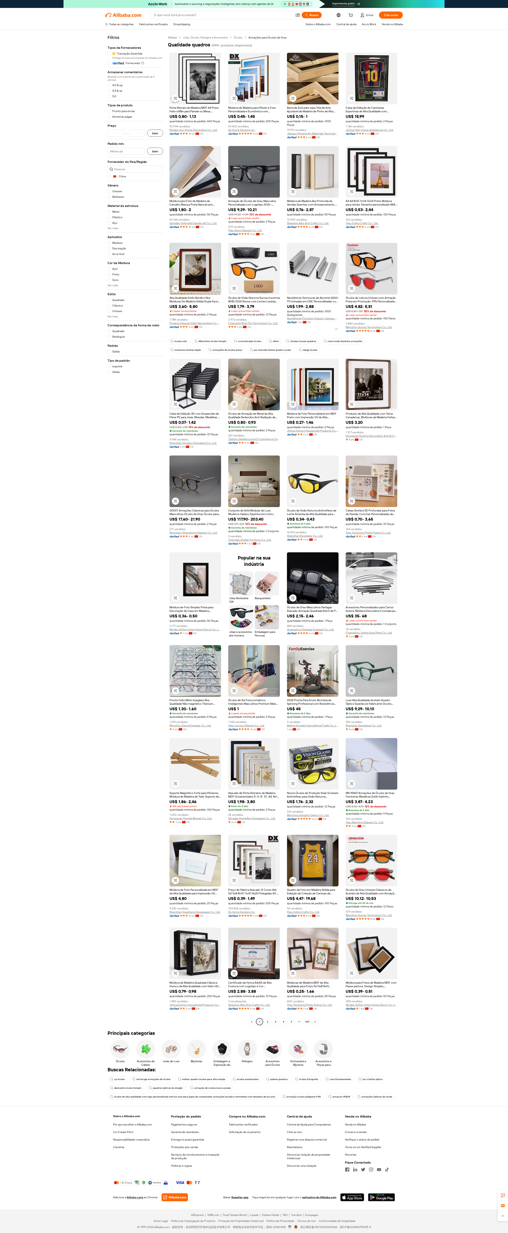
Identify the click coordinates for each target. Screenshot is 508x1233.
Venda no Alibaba (355, 1124)
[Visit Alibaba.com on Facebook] (347, 1169)
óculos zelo (180, 341)
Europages (311, 1215)
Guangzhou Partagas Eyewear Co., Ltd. (310, 629)
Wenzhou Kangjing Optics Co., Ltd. (308, 815)
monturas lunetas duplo (187, 350)
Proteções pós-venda (184, 1147)
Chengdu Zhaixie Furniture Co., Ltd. (249, 539)
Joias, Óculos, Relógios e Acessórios (205, 37)
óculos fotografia (308, 1079)
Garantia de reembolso (185, 1132)
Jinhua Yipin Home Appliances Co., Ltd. (370, 130)
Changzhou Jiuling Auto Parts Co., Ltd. (369, 632)
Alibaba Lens (135, 1197)
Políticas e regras (181, 1165)
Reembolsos (294, 1147)
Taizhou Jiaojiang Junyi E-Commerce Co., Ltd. (254, 439)
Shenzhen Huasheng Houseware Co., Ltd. (194, 912)
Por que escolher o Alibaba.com (132, 1124)
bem (155, 133)
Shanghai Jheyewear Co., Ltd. (305, 535)
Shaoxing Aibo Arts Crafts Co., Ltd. (308, 223)
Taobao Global (270, 1215)
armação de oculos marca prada (212, 1088)
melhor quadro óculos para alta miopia (203, 1079)
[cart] (351, 15)
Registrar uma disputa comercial (307, 1139)
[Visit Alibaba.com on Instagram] (371, 1169)
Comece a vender (356, 1132)
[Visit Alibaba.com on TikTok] (387, 1169)
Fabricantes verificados (243, 1124)
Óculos (238, 37)
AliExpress (197, 1215)
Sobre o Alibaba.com (126, 1116)
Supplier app (239, 1197)
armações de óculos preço (227, 350)
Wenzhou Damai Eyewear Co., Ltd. (190, 725)
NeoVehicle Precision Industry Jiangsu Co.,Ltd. (313, 318)
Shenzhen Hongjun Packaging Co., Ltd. (193, 443)
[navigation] (135, 530)
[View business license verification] (290, 1227)
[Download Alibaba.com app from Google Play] (381, 1197)
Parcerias (350, 1154)
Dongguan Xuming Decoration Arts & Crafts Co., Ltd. (371, 435)
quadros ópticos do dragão (168, 1088)
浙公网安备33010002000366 (318, 1227)
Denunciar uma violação (302, 1165)
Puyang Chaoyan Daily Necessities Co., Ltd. (195, 323)
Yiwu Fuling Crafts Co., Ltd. (362, 223)
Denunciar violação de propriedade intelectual (308, 1156)
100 (307, 1021)
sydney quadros (279, 1079)
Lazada (254, 1215)
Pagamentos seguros (184, 1124)
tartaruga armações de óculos (153, 1079)
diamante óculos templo (127, 1088)
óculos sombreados (248, 1079)
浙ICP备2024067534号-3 (355, 1227)
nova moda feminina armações (345, 341)
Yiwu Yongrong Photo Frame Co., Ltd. (368, 532)
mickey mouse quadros (303, 341)
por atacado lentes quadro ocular (272, 350)
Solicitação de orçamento (245, 1132)
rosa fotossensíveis (340, 1079)
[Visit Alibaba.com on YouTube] (379, 1169)
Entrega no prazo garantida (187, 1139)
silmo (276, 341)
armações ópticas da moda (377, 1096)
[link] (503, 1195)
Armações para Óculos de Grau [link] (267, 37)
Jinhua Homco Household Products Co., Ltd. (313, 430)
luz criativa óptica (373, 1079)
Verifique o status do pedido (362, 1139)
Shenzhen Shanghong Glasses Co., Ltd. (193, 532)
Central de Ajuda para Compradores (309, 1124)
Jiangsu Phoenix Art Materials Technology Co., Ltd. (313, 133)
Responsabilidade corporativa (131, 1139)
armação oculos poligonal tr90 (304, 1096)
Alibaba (172, 37)
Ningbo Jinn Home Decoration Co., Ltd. (193, 130)
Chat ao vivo (294, 1132)
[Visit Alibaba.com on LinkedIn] (355, 1169)
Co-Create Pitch (123, 1132)
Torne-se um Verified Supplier (363, 1147)
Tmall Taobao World (234, 1215)
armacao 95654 (341, 1096)
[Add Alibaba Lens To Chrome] (175, 1197)
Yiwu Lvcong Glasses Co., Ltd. (246, 725)
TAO (285, 1215)
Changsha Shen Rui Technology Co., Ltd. (253, 323)
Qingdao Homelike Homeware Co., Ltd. (251, 818)
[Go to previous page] (251, 1021)
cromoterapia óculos (249, 341)
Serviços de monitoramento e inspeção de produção (195, 1156)
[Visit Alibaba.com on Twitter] (363, 1169)
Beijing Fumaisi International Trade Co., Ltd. (313, 725)
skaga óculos (310, 350)
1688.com (213, 1215)
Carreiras (118, 1147)
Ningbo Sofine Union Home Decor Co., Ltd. (195, 629)
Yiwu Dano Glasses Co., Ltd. (245, 230)
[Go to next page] (315, 1021)
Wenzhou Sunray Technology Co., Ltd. (369, 327)
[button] (297, 15)
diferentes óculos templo (212, 341)
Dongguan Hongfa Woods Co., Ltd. (190, 818)
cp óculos (119, 1079)
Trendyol (296, 1215)
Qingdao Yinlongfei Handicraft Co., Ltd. (193, 223)
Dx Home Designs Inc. (241, 130)
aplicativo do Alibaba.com (319, 1197)
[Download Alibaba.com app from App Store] (352, 1197)
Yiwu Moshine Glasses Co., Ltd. (365, 822)
